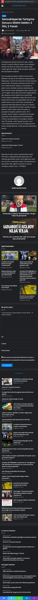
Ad (2, 336)
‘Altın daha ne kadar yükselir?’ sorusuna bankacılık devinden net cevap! (23, 406)
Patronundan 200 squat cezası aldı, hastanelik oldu (23, 516)
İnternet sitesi (5, 350)
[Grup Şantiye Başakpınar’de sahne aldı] (7, 443)
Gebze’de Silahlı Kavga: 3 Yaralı (12, 145)
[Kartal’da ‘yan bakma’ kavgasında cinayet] (28, 289)
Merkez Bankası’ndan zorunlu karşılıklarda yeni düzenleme (8, 273)
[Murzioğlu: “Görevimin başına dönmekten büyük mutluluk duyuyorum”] (7, 493)
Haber (11, 12)
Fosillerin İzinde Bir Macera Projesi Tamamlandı (7, 263)
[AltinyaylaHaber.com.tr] (19, 6)
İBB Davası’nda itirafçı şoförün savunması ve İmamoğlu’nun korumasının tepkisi (17, 509)
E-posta (4, 343)
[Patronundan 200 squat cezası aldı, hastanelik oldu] (7, 517)
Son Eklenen (19, 373)
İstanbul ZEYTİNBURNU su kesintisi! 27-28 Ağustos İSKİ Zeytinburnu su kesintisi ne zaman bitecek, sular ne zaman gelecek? (28, 275)
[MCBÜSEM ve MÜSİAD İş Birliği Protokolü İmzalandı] (7, 381)
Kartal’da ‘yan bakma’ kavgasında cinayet (27, 297)
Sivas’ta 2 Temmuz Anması (10, 139)
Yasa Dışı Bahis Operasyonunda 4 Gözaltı (16, 419)
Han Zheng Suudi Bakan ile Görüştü (9, 286)
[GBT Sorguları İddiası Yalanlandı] (7, 502)
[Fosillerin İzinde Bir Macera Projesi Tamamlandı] (9, 255)
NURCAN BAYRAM (9, 30)
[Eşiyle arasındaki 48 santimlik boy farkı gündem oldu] (28, 255)
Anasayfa (6, 12)
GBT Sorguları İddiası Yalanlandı (24, 500)
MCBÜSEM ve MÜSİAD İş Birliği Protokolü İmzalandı (23, 380)
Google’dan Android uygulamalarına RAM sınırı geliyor (20, 1)
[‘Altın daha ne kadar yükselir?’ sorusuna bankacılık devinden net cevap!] (7, 406)
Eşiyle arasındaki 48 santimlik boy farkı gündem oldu (26, 263)
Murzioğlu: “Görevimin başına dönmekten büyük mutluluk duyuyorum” (23, 493)
